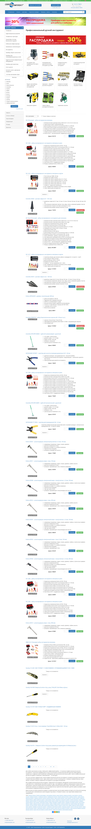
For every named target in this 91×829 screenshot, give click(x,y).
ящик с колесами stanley (40, 808)
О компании (11, 12)
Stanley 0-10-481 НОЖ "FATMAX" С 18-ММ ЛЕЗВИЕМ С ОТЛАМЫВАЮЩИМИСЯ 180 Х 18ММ (50, 668)
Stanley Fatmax (32, 795)
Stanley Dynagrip (74, 799)
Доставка (24, 12)
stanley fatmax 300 (75, 804)
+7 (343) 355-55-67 (29, 820)
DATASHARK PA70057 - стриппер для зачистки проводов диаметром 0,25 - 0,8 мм (48, 353)
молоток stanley (29, 798)
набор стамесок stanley (35, 804)
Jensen (8, 92)
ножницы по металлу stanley (63, 799)
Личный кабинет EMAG (76, 7)
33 (50, 766)
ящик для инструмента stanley (62, 808)
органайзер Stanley (51, 795)
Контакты (54, 12)
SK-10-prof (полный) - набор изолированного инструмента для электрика (46, 218)
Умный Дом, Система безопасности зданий (11, 40)
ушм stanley (62, 801)
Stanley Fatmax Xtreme (63, 796)
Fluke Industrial (10, 85)
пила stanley (36, 802)
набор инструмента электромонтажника (62, 809)
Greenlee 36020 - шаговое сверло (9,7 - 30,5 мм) (39, 199)
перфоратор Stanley (52, 796)
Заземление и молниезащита (13, 46)
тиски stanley (68, 798)
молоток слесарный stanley (72, 801)
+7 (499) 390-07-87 (56, 7)
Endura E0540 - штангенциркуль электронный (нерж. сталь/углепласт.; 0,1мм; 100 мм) (49, 480)
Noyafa (8, 97)
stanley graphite (45, 804)
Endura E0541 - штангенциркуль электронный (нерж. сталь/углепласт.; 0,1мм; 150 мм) (49, 519)
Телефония (8, 30)
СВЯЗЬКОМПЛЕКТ (10, 103)
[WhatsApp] (57, 812)
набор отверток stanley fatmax (75, 805)
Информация (9, 121)
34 (53, 766)
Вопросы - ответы (45, 12)
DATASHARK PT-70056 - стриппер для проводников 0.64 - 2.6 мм (43, 422)
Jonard (8, 94)
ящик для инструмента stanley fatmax (43, 809)
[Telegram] (59, 812)
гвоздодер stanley (44, 802)
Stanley (8, 99)
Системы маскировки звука (13, 74)
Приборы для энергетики (12, 64)
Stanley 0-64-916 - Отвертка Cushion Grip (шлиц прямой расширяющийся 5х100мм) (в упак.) (51, 745)
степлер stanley (75, 798)
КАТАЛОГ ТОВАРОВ (11, 27)
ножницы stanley (66, 806)
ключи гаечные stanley (76, 806)
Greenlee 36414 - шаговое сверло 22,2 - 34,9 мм (39, 277)
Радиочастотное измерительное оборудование (14, 60)
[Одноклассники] (55, 812)
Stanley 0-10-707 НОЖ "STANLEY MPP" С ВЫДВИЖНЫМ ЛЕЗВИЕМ (43, 707)
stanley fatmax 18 (34, 801)
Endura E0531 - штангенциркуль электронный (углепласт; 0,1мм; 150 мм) (46, 441)
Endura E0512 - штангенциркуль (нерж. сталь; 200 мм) (40, 500)
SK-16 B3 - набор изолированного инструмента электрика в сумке (44, 143)
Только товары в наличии (49, 116)
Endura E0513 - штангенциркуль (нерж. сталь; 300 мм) (40, 623)
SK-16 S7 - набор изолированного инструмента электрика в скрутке (44, 254)
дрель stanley (55, 801)
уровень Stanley (73, 796)
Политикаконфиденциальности (72, 821)
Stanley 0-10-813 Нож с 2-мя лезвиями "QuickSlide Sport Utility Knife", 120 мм (46, 726)
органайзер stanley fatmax (44, 801)
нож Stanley (75, 795)
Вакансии (8, 127)
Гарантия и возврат (34, 12)
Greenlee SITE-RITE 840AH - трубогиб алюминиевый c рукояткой (43, 334)
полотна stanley (50, 808)
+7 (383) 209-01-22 (50, 820)
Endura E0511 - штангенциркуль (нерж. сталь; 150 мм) (40, 461)
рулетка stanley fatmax (48, 798)
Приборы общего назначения (13, 52)
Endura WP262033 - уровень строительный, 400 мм (40, 296)
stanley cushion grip (63, 805)
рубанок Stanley (34, 796)
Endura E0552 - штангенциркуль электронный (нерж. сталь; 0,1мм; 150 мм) (46, 539)
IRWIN (7, 90)
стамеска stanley (38, 798)
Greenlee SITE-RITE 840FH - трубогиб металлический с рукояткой (43, 403)
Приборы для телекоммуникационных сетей (13, 56)
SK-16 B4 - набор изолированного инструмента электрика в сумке (44, 372)
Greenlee (8, 87)
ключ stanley (29, 806)
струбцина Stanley (42, 796)
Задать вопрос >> (76, 0)
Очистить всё (19, 108)
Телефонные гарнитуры (12, 36)
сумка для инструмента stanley (77, 808)
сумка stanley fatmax (59, 798)
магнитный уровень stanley (51, 805)
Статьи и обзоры (10, 115)
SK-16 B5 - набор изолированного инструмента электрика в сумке (44, 578)
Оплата (18, 12)
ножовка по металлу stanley (39, 806)
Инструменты (9, 49)
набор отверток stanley (39, 799)
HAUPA (8, 88)
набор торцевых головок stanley (57, 802)
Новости (8, 112)
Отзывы (8, 124)
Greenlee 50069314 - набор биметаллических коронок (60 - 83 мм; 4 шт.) (45, 317)
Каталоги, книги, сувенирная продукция (13, 70)
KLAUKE (8, 96)
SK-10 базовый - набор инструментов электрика (39, 120)
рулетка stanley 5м (65, 804)
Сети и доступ (9, 67)
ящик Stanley (60, 795)
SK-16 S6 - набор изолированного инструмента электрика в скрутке (44, 173)
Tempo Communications (12, 101)
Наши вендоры (10, 118)
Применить (14, 106)
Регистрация (78, 6)
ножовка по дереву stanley (71, 802)
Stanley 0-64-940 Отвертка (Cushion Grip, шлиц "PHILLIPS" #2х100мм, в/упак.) (47, 687)
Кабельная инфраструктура (12, 43)
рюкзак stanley (29, 809)
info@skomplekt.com (10, 822)
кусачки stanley (33, 805)
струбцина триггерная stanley (54, 806)
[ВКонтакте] (53, 812)
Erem (7, 83)
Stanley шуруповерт (41, 795)
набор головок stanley (55, 804)
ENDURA (8, 81)
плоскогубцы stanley (50, 799)
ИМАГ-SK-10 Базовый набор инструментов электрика (40, 642)
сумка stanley (80, 796)
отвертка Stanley (67, 795)
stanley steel (41, 805)
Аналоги (44, 194)
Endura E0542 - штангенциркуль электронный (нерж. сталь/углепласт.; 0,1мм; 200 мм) (49, 559)
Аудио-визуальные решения (13, 33)
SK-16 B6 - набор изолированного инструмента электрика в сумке (44, 601)
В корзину (72, 136)
